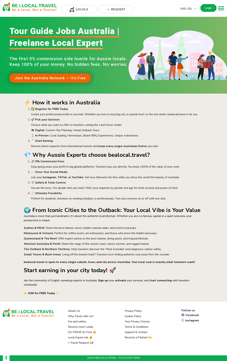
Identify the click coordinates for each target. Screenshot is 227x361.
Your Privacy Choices (137, 321)
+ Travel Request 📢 (80, 343)
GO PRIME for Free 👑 (82, 332)
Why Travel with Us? (81, 316)
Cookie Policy (133, 316)
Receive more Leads (80, 327)
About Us (74, 311)
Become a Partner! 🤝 (138, 337)
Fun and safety (77, 321)
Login (208, 8)
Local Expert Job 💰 (80, 337)
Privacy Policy (133, 311)
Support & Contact (136, 332)
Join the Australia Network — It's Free (50, 78)
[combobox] (188, 8)
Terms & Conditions (136, 327)
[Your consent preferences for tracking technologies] (6, 357)
